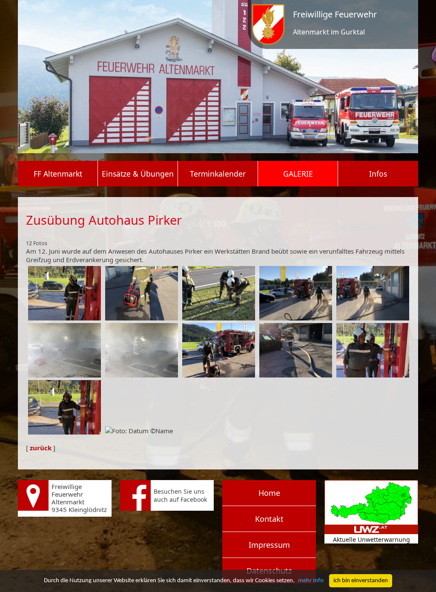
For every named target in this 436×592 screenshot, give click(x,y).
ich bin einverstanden (360, 581)
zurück (41, 447)
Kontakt (269, 519)
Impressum (269, 545)
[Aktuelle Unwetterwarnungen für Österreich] (371, 532)
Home (269, 493)
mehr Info (311, 581)
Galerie (298, 174)
